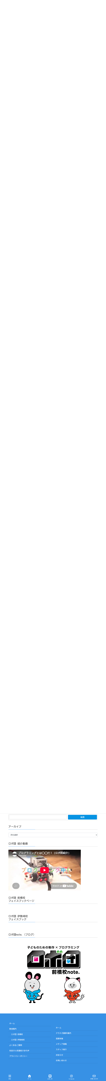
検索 (82, 817)
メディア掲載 (61, 1044)
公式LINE (49, 1078)
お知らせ (59, 1055)
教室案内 (13, 1029)
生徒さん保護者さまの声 (19, 1051)
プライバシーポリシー (18, 1056)
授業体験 (59, 1039)
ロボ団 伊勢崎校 (18, 1040)
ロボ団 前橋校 (17, 1034)
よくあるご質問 (15, 1045)
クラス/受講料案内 (63, 1033)
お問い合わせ (61, 1060)
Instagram (71, 1078)
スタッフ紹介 (61, 1049)
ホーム (12, 1023)
